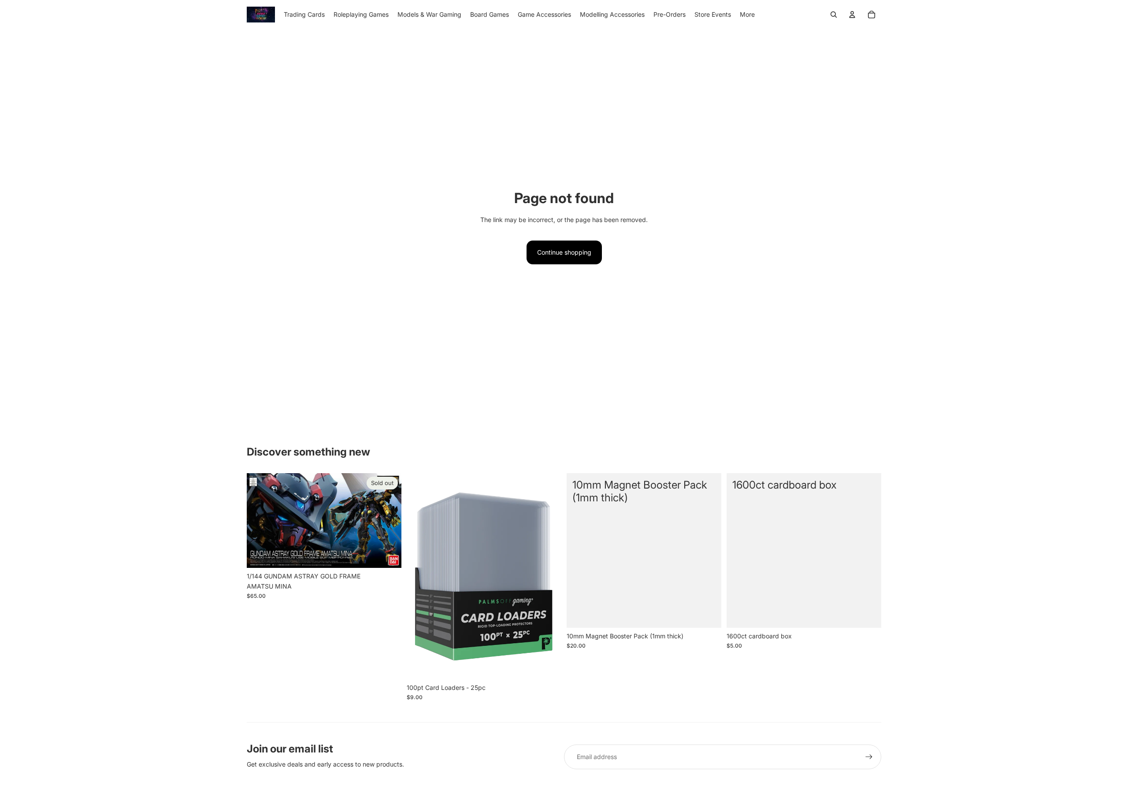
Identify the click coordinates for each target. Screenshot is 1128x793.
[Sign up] (869, 757)
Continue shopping (564, 252)
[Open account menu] (852, 14)
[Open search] (833, 14)
